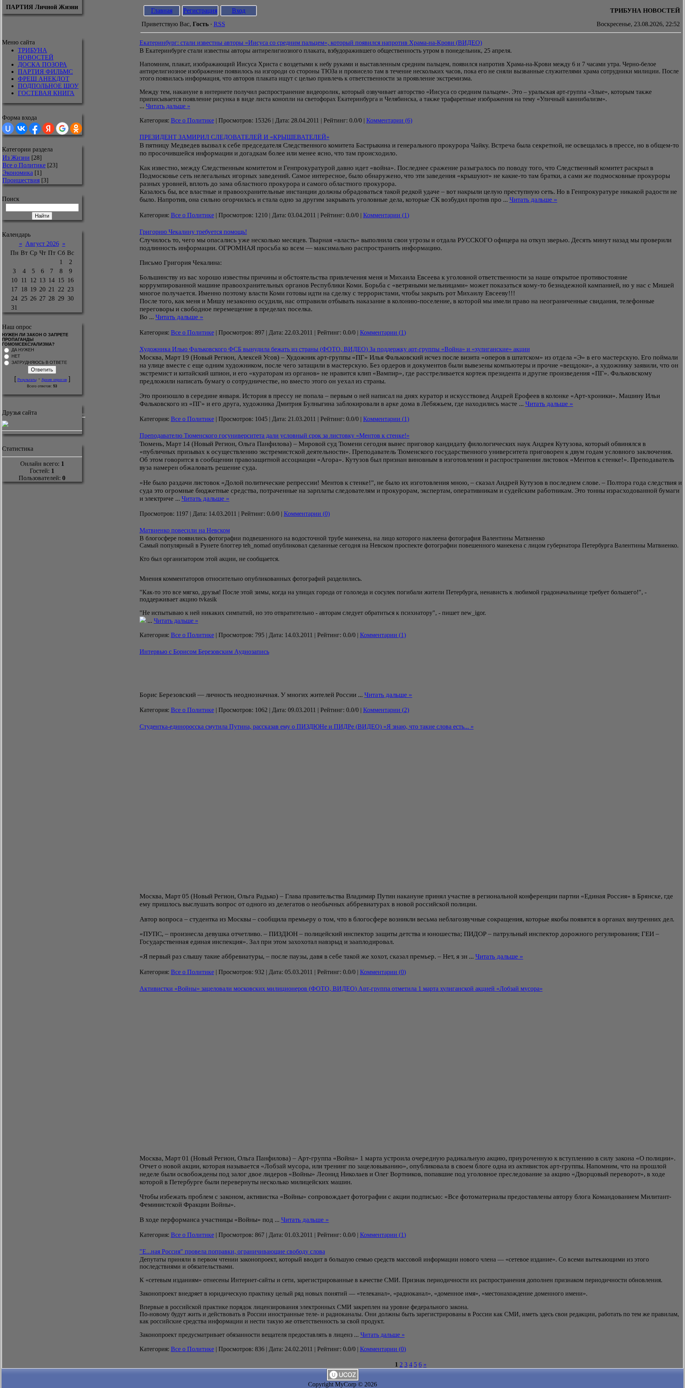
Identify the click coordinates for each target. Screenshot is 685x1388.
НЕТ (15, 356)
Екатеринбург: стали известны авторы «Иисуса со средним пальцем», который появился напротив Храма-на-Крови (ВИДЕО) (311, 42)
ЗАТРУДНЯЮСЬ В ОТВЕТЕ (39, 362)
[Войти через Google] (62, 128)
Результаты (26, 380)
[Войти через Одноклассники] (76, 128)
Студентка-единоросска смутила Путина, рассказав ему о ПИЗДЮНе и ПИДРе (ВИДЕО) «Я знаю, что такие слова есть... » (307, 726)
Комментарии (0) (307, 513)
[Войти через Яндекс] (48, 128)
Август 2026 (42, 243)
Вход (238, 10)
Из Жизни (16, 157)
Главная (161, 10)
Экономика (17, 172)
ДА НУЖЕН (22, 349)
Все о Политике (24, 165)
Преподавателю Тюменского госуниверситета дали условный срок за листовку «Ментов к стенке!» (274, 435)
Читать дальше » (168, 106)
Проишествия (21, 180)
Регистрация (200, 10)
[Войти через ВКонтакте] (21, 128)
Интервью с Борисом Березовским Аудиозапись (204, 651)
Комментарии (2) (386, 709)
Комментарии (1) (386, 215)
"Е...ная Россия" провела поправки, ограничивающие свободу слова (232, 1251)
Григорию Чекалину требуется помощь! (193, 231)
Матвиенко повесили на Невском (185, 530)
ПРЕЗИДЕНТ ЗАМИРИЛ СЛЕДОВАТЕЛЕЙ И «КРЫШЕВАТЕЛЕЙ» (234, 137)
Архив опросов (54, 380)
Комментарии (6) (389, 120)
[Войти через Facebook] (35, 128)
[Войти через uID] (8, 128)
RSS (219, 24)
